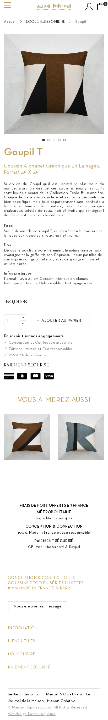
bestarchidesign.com (25, 694)
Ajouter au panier (61, 320)
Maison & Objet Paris (64, 694)
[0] (100, 6)
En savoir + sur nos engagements (34, 336)
